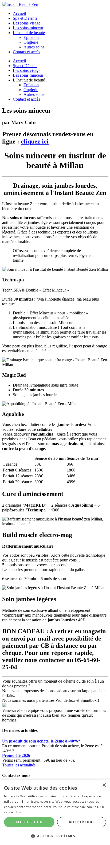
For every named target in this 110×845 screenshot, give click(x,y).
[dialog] (55, 812)
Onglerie (30, 42)
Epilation (31, 37)
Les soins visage (26, 23)
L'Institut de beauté (29, 32)
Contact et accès (26, 52)
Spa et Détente (25, 18)
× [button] (104, 785)
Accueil (19, 13)
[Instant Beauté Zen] (20, 4)
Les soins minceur (28, 28)
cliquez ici (35, 141)
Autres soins (33, 47)
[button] (55, 836)
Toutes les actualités (19, 765)
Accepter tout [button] (29, 822)
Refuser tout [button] (81, 822)
